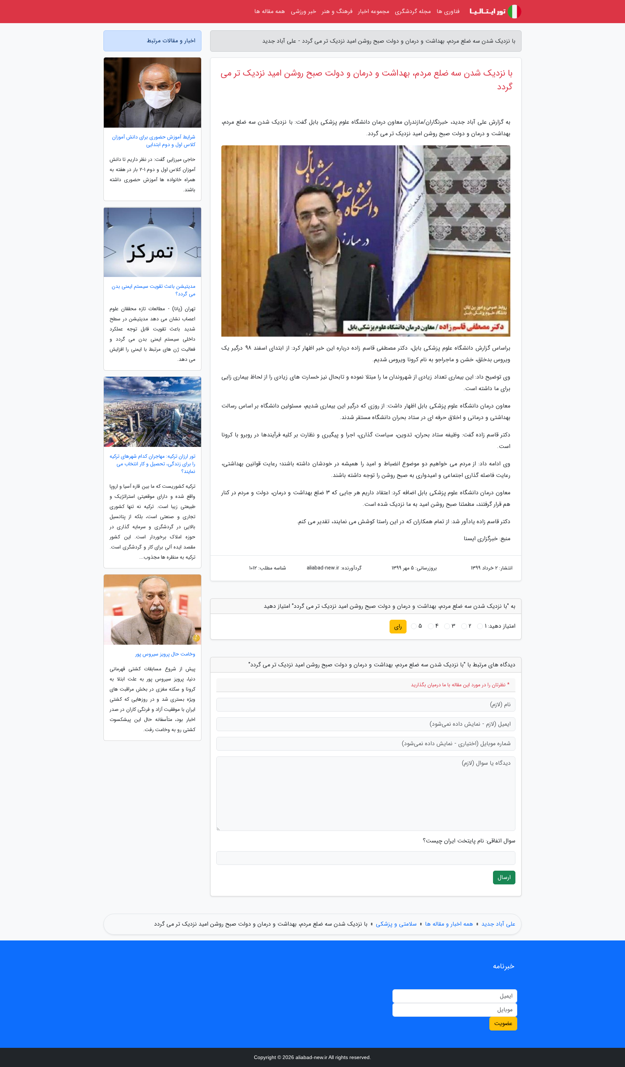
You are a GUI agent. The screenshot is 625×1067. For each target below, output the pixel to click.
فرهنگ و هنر (337, 11)
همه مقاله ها (269, 11)
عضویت (503, 1023)
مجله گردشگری (413, 11)
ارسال (504, 877)
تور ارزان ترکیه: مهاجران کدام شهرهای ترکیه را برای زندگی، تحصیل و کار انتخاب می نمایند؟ (152, 464)
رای (398, 626)
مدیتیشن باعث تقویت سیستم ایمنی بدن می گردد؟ (153, 290)
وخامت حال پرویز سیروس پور (165, 654)
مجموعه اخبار (373, 11)
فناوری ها (448, 11)
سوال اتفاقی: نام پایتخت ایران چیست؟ (469, 841)
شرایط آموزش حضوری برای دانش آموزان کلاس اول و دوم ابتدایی (153, 141)
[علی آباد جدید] (495, 11)
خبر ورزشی (303, 11)
